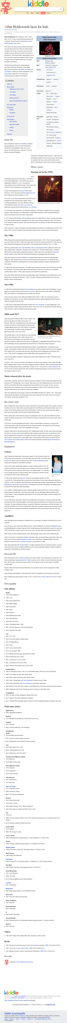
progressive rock (50, 75)
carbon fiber (15, 484)
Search (61, 9)
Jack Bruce (58, 138)
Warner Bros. (49, 96)
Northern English (26, 560)
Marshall (55, 526)
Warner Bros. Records (34, 248)
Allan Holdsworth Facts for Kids (13, 1000)
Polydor (55, 101)
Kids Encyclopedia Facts (11, 29)
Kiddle (6, 1019)
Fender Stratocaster (38, 460)
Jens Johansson (40, 305)
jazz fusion (29, 41)
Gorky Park (9, 889)
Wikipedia (23, 1017)
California (22, 558)
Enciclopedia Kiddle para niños (43, 1019)
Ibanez (22, 478)
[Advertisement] (33, 19)
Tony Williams (33, 207)
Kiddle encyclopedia (20, 996)
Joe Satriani (7, 71)
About (17, 1019)
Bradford (47, 63)
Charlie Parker (19, 439)
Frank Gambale (29, 289)
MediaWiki (47, 1017)
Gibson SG (8, 460)
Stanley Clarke (10, 847)
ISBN (47, 945)
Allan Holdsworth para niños (25, 962)
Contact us (30, 1019)
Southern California (22, 257)
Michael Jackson (26, 541)
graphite (6, 484)
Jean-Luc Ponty (50, 132)
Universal (48, 110)
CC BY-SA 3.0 (21, 1015)
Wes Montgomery (9, 442)
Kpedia (43, 13)
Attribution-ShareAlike (17, 998)
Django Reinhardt (52, 439)
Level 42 (59, 140)
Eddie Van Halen (26, 69)
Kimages (38, 13)
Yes (36, 218)
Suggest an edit (50, 1004)
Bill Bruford (58, 132)
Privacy (23, 1019)
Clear (57, 9)
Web (27, 13)
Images (32, 13)
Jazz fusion (49, 70)
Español (48, 13)
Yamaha (21, 545)
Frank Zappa (8, 74)
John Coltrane (8, 439)
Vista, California (49, 67)
